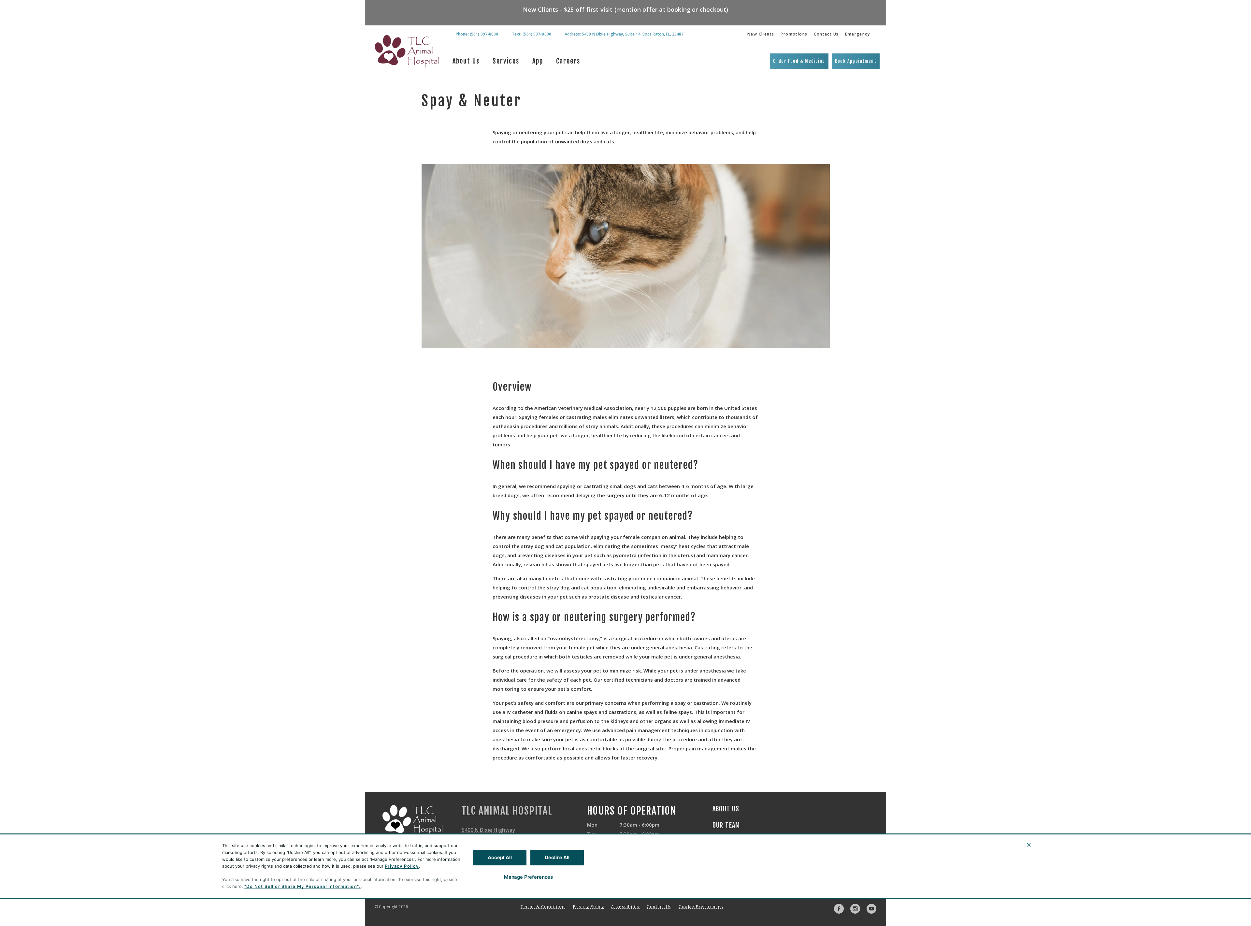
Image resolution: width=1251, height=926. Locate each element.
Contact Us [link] (826, 34)
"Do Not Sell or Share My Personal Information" (301, 886)
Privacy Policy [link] (588, 906)
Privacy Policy (402, 866)
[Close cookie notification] (1029, 845)
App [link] (537, 61)
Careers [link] (568, 61)
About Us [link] (726, 809)
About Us (466, 61)
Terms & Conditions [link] (543, 906)
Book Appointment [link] (855, 61)
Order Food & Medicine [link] (799, 61)
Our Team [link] (726, 825)
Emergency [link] (857, 34)
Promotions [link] (794, 34)
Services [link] (506, 61)
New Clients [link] (760, 34)
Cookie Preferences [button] (701, 906)
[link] (407, 51)
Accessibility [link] (625, 906)
